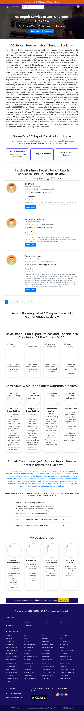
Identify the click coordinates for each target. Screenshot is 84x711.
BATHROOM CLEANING (30, 675)
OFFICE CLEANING (11, 681)
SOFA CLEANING (10, 684)
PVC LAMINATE (10, 693)
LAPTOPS (26, 659)
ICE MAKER (45, 656)
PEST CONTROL (28, 681)
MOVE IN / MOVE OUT (66, 678)
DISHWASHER (10, 656)
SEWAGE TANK (64, 681)
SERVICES (27, 640)
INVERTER (63, 656)
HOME (7, 640)
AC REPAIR (9, 653)
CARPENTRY (27, 668)
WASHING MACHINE (11, 665)
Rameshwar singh (34, 256)
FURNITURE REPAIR (11, 672)
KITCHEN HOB (10, 659)
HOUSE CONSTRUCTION (67, 687)
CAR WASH (45, 675)
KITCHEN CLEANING (47, 678)
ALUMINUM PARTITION (48, 684)
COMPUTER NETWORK (12, 696)
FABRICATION (28, 687)
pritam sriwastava (34, 219)
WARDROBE (63, 672)
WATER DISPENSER (47, 665)
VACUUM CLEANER (11, 668)
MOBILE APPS (45, 696)
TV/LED (62, 665)
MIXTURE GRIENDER (29, 662)
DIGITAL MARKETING (30, 696)
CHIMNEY (44, 653)
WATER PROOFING (47, 693)
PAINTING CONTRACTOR (67, 690)
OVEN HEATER (10, 662)
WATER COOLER (28, 665)
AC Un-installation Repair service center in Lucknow (17, 154)
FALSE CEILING (46, 687)
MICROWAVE (46, 659)
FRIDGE (26, 656)
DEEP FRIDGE (63, 653)
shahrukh (29, 183)
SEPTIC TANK (45, 681)
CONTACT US (64, 640)
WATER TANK (27, 684)
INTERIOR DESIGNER (11, 690)
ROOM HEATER (64, 662)
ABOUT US (45, 640)
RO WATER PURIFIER (47, 662)
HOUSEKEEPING (28, 678)
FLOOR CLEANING (11, 678)
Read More (30, 207)
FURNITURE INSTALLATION (67, 668)
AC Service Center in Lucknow (66, 153)
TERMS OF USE (28, 643)
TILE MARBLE (27, 693)
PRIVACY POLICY (10, 643)
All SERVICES (9, 699)
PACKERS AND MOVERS (49, 690)
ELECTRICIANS (46, 668)
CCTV (25, 653)
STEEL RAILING (64, 693)
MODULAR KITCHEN (29, 690)
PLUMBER (26, 672)
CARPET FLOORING (11, 687)
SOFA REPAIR (45, 672)
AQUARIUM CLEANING (12, 675)
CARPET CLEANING (65, 675)
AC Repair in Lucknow (42, 154)
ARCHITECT (63, 684)
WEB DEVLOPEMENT (65, 696)
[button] (10, 332)
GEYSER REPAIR (64, 659)
